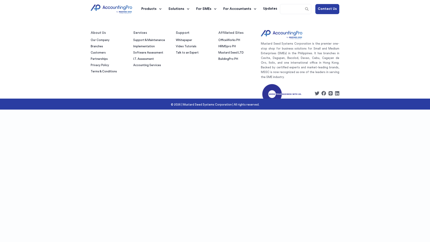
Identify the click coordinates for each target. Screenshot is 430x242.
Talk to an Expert (187, 52)
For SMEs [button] (203, 9)
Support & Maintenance (149, 40)
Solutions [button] (176, 9)
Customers (98, 52)
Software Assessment (148, 52)
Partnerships (99, 58)
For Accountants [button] (237, 9)
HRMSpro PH (227, 46)
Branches (97, 46)
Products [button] (149, 9)
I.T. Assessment (143, 58)
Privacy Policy (100, 65)
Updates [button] (270, 8)
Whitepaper (184, 40)
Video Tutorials (186, 46)
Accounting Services (147, 65)
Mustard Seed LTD (231, 52)
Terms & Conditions (104, 71)
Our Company (100, 40)
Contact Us (327, 9)
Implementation (144, 46)
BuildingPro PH (228, 58)
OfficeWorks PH (229, 40)
